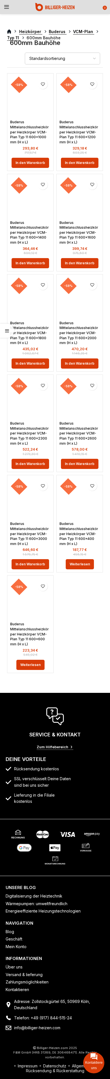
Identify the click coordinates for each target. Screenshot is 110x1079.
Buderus (58, 31)
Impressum (28, 1065)
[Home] (55, 6)
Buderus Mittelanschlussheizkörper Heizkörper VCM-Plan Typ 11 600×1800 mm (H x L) (29, 333)
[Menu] (6, 7)
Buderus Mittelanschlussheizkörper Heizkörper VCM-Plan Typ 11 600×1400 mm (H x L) (29, 232)
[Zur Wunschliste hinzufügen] (43, 84)
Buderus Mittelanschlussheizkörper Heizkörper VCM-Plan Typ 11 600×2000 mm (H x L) (79, 333)
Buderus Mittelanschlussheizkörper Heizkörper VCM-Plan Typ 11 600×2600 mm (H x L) (79, 433)
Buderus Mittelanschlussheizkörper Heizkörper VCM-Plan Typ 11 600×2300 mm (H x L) (29, 433)
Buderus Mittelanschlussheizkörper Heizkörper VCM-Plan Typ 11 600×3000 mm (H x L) (29, 534)
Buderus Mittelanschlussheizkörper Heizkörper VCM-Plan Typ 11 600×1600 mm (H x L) (79, 232)
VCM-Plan (83, 31)
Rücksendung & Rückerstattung (55, 1070)
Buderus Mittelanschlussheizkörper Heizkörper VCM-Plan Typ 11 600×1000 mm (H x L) (29, 132)
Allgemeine (82, 1065)
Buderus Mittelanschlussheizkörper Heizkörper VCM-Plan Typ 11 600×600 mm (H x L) (29, 634)
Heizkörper (30, 31)
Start (12, 31)
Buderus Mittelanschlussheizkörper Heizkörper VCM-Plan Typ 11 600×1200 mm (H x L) (79, 132)
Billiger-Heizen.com (52, 1048)
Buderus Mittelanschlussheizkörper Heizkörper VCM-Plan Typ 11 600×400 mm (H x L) (79, 534)
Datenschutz (54, 1065)
